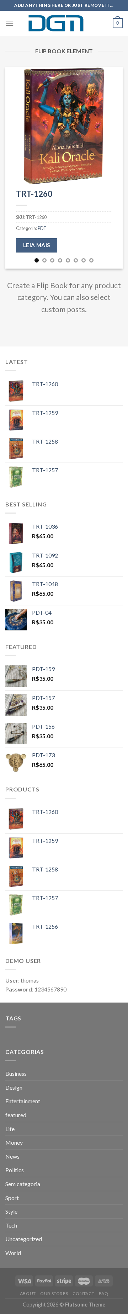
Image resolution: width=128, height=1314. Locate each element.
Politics (14, 1169)
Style (11, 1211)
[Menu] (9, 23)
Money (14, 1142)
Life (10, 1128)
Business (16, 1073)
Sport (12, 1197)
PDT (42, 228)
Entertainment (22, 1101)
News (12, 1156)
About (28, 1293)
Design (13, 1087)
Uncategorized (23, 1238)
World (13, 1252)
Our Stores (54, 1293)
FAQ (103, 1293)
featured (15, 1114)
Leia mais (36, 245)
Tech (11, 1225)
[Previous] (16, 168)
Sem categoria (22, 1183)
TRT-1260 (34, 194)
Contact (84, 1293)
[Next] (111, 168)
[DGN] (64, 23)
